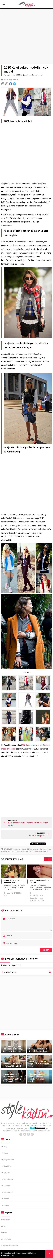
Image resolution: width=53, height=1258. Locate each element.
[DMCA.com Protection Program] (38, 1128)
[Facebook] (20, 1134)
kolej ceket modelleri (25, 851)
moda (46, 851)
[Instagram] (32, 1134)
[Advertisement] (26, 36)
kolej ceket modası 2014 (9, 851)
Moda (13, 75)
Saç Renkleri (9, 1192)
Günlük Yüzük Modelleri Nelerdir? (13, 881)
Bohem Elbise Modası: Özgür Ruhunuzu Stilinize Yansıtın (38, 1063)
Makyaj (6, 1198)
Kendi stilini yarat (37, 835)
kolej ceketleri (39, 851)
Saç (5, 1146)
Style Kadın (13, 79)
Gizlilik (3, 1226)
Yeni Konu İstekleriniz (9, 1246)
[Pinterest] (28, 1134)
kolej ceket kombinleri (42, 849)
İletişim (4, 1233)
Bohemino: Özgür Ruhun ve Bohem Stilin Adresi (13, 1065)
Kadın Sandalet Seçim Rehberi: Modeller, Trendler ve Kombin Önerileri (37, 1077)
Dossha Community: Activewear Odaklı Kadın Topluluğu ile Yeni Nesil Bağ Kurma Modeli (12, 1077)
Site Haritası (6, 1239)
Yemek (6, 1205)
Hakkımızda (5, 1219)
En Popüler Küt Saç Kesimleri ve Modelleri (38, 881)
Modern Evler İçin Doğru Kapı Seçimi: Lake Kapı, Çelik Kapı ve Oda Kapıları (13, 1048)
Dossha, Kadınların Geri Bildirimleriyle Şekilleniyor (38, 1050)
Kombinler (8, 1166)
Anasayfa (7, 75)
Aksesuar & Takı (10, 895)
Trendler (7, 1185)
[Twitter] (24, 1134)
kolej (32, 849)
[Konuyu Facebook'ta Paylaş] (10, 83)
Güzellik (7, 1172)
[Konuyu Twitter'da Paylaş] (14, 83)
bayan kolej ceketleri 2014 (21, 849)
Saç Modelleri (9, 1159)
